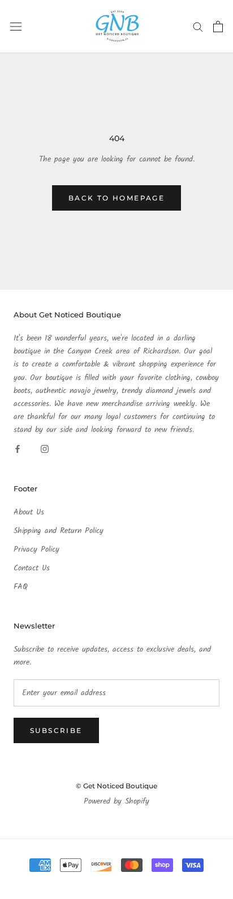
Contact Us (32, 568)
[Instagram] (45, 449)
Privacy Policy (36, 550)
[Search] (198, 26)
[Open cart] (218, 26)
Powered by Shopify (116, 801)
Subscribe (56, 730)
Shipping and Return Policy (58, 531)
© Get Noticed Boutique (116, 786)
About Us (29, 512)
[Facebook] (17, 449)
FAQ (21, 587)
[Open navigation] (15, 26)
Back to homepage (116, 198)
